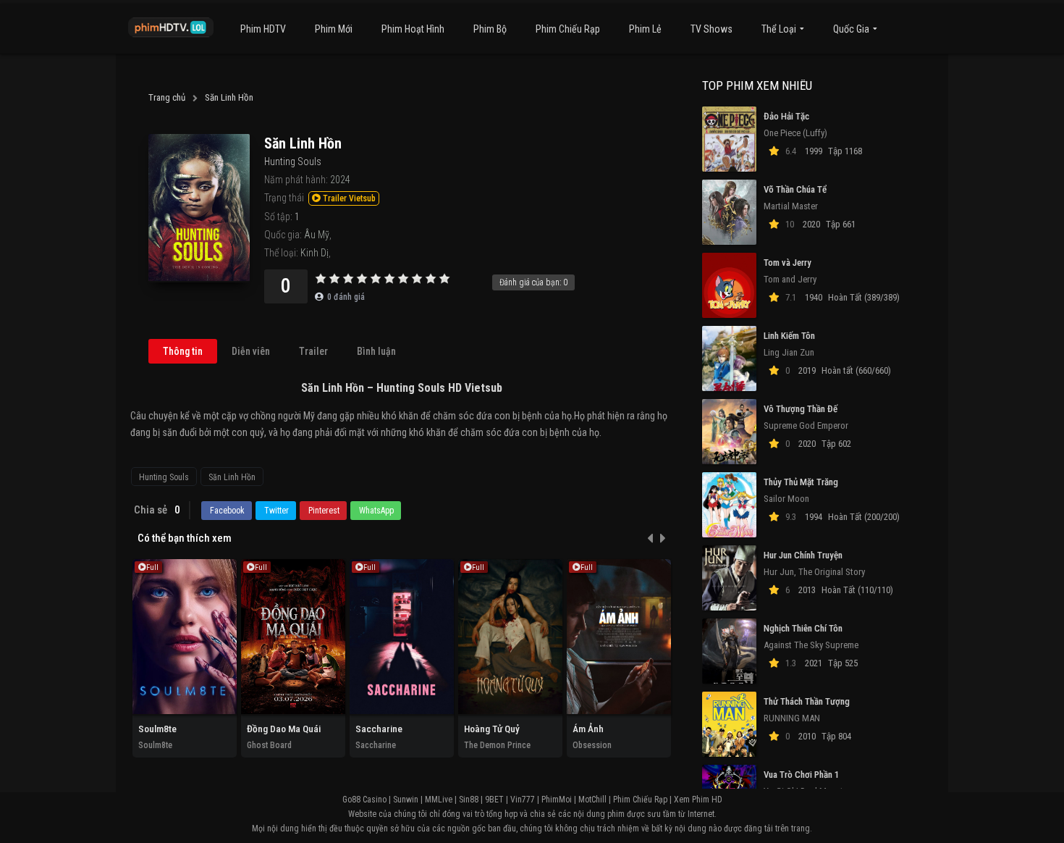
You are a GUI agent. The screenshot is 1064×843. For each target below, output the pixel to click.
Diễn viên (251, 351)
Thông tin (183, 351)
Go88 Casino (364, 799)
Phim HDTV (263, 29)
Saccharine (378, 728)
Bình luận (376, 351)
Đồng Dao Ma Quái (284, 728)
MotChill (592, 799)
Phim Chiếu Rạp (568, 29)
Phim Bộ (490, 29)
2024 (340, 179)
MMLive (438, 799)
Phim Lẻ (645, 29)
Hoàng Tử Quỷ (492, 728)
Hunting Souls (164, 477)
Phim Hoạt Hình (412, 29)
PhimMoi (556, 799)
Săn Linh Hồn (232, 477)
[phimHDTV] (171, 27)
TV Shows (711, 29)
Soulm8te (157, 728)
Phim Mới (333, 29)
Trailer (313, 351)
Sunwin (405, 799)
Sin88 (468, 799)
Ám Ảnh (588, 728)
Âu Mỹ (316, 234)
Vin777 (522, 799)
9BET (494, 799)
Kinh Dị (314, 253)
